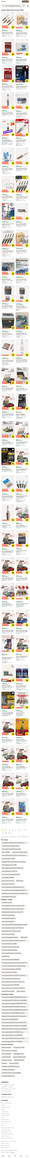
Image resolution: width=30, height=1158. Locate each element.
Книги (2, 1125)
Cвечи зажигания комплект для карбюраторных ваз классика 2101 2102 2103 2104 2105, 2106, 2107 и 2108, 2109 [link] (22, 713)
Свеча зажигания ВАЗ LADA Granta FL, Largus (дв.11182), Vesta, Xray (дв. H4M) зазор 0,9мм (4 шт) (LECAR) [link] (8, 33)
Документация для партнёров (8, 1088)
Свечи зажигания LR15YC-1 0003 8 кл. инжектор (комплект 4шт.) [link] (21, 414)
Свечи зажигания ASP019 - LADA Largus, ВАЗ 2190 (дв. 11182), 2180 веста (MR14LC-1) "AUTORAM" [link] (7, 279)
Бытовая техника (5, 1107)
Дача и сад (4, 1123)
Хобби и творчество (6, 1121)
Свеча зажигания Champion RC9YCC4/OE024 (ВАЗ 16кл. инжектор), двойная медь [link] (7, 526)
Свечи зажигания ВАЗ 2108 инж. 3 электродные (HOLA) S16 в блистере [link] (22, 551)
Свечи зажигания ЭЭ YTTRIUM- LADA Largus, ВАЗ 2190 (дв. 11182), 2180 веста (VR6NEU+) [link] (21, 334)
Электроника (4, 1111)
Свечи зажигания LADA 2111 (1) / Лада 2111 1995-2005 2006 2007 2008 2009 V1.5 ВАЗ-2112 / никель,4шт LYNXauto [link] (22, 631)
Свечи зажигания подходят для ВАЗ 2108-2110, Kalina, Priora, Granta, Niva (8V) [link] (22, 389)
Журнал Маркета (5, 1147)
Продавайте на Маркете (7, 1086)
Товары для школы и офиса (7, 1127)
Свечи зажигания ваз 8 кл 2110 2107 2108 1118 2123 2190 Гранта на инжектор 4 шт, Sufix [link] (7, 713)
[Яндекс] (12, 1152)
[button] (28, 6)
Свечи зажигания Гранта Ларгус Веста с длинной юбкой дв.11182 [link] (22, 197)
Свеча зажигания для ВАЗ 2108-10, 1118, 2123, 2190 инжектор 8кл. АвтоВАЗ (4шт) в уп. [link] (7, 496)
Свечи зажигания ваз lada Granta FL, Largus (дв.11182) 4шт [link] (21, 279)
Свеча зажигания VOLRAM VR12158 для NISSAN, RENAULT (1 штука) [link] (7, 140)
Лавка (9, 1156)
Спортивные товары (6, 1129)
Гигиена (3, 1109)
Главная (3, 1156)
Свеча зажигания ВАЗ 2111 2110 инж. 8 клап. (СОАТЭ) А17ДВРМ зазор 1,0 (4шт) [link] (7, 60)
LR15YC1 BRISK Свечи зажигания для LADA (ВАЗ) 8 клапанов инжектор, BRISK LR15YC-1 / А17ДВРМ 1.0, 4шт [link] (7, 197)
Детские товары (5, 1136)
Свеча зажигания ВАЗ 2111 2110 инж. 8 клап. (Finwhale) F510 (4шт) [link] (21, 820)
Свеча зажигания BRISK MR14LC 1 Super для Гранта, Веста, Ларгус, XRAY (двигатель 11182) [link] (22, 87)
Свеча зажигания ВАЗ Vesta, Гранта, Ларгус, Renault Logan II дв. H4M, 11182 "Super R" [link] (22, 224)
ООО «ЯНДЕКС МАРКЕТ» (11, 1150)
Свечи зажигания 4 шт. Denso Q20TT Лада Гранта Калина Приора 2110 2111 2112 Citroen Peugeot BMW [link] (21, 686)
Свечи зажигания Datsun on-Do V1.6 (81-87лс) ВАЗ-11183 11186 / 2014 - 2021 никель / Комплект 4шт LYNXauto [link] (22, 442)
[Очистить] (24, 6)
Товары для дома (5, 1115)
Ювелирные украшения (7, 1138)
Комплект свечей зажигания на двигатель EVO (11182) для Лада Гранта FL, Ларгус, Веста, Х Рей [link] (22, 306)
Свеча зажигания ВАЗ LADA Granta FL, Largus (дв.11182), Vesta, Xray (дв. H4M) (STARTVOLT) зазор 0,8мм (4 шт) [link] (22, 33)
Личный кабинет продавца (7, 1084)
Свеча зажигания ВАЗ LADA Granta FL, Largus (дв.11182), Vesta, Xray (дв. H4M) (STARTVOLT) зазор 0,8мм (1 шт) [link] (8, 113)
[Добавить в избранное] (13, 13)
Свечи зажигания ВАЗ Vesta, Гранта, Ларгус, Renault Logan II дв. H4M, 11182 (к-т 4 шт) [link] (8, 169)
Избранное (15, 1156)
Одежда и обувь (5, 1113)
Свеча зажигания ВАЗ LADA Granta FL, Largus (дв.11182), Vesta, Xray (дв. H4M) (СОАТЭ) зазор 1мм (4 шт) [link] (7, 86)
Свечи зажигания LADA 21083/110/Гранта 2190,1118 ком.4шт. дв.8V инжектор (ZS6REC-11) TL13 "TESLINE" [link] (22, 496)
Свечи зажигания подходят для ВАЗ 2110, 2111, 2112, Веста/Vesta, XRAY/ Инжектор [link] (7, 442)
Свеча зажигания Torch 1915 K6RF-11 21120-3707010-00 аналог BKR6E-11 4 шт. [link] (7, 658)
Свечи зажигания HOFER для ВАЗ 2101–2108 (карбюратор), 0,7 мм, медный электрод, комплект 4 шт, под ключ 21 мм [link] (8, 469)
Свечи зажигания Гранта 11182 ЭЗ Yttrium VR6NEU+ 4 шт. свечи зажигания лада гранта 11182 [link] (8, 224)
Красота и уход (5, 1119)
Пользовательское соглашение (8, 1141)
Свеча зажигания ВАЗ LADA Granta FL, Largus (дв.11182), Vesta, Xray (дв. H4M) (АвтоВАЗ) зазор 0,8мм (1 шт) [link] (21, 169)
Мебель (3, 1105)
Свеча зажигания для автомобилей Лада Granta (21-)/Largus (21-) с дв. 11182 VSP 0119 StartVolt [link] (22, 140)
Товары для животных (6, 1131)
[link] (15, 843)
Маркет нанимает (5, 1145)
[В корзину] (13, 27)
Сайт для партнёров (6, 1091)
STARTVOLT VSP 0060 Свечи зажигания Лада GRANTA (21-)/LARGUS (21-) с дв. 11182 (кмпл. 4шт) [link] (21, 360)
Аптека (3, 1117)
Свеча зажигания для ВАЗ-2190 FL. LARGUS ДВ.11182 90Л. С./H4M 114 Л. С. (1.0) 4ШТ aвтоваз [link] (8, 306)
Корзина (21, 1156)
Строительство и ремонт (7, 1134)
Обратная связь (5, 1143)
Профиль (27, 1156)
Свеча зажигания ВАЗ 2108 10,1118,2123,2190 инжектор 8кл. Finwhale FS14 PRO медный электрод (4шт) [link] (21, 60)
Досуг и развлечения (6, 1103)
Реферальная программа (7, 1097)
